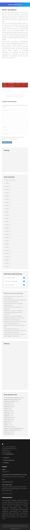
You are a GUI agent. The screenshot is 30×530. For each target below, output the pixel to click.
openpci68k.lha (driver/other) (11, 300)
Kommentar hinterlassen (19, 96)
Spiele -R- (8, 240)
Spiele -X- (8, 260)
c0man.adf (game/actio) (9, 303)
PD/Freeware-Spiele (14, 285)
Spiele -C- (8, 192)
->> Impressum (5, 457)
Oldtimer (6, 424)
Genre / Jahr (18, 83)
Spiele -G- (8, 205)
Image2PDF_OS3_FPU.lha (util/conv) (12, 325)
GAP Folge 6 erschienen (9, 401)
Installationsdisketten (14, 277)
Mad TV (5, 423)
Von (19, 95)
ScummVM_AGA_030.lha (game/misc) (12, 312)
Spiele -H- (8, 208)
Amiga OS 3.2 (7, 404)
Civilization (6, 410)
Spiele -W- (8, 256)
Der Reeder (6, 415)
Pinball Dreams (7, 417)
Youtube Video (11, 86)
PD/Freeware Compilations (14, 281)
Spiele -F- (8, 202)
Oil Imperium (7, 406)
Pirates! (5, 408)
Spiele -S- (8, 244)
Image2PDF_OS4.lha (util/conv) (11, 321)
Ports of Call (6, 414)
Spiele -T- (8, 247)
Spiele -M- (8, 224)
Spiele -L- (8, 221)
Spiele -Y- (8, 263)
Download (5, 86)
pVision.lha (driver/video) (10, 296)
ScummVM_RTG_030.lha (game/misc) (12, 307)
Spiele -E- (8, 199)
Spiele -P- (8, 234)
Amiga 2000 (6, 421)
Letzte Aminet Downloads (15, 293)
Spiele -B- (12, 95)
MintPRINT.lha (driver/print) (10, 318)
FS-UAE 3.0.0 (7, 403)
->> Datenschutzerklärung (8, 460)
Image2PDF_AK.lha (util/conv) (10, 334)
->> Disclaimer (5, 462)
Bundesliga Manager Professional (12, 397)
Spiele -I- (8, 212)
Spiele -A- (8, 186)
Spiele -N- (8, 228)
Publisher (5, 83)
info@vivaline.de (9, 454)
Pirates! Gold (7, 433)
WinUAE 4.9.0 (7, 432)
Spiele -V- (8, 253)
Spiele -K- (8, 218)
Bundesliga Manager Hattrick (11, 399)
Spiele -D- (8, 196)
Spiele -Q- (8, 237)
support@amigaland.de (7, 481)
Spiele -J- (8, 215)
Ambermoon (7, 412)
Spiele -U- (8, 250)
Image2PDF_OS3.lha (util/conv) (11, 330)
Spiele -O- (8, 231)
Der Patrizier (7, 419)
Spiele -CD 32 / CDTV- (10, 180)
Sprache (23, 83)
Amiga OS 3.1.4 (7, 426)
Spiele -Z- (8, 266)
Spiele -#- (8, 183)
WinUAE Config (11, 83)
